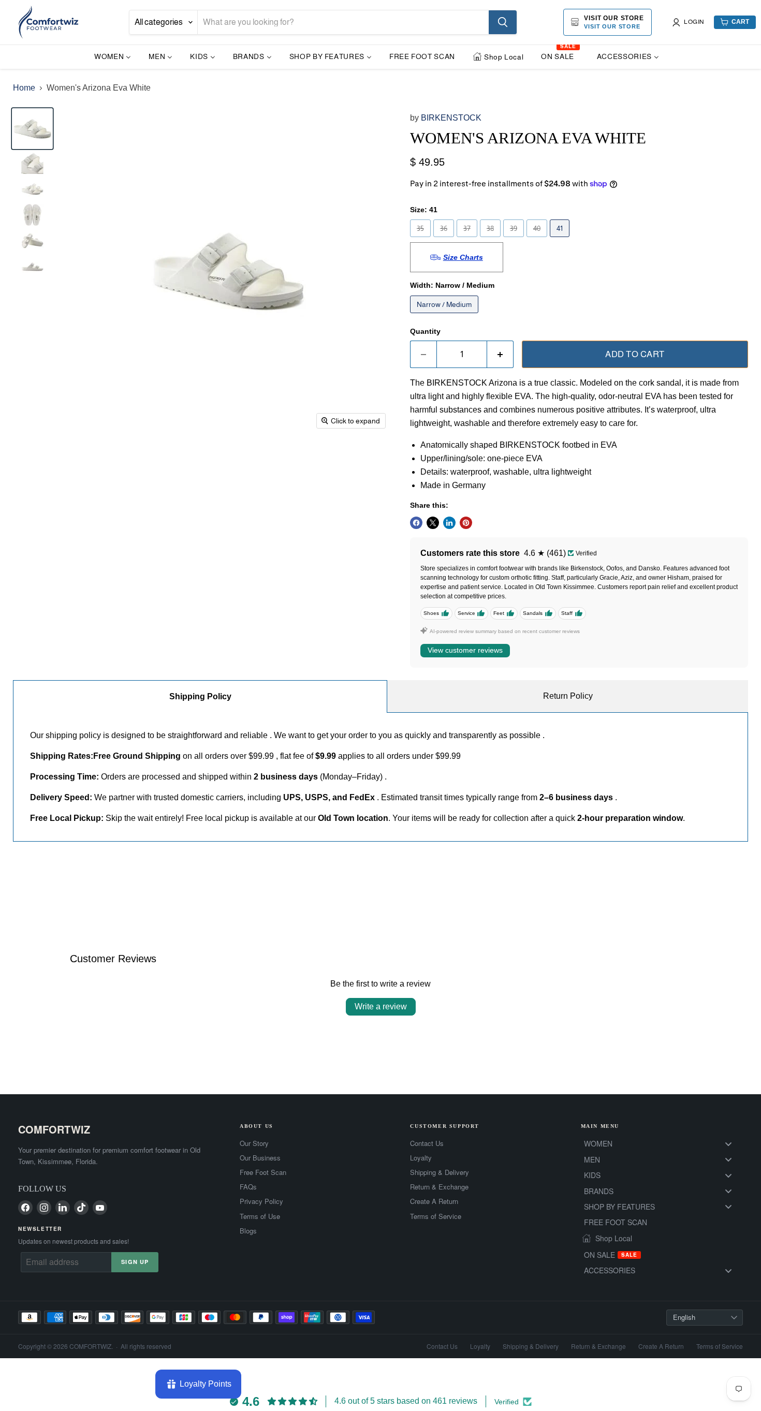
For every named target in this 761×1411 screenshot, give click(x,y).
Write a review (381, 1006)
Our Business (260, 1158)
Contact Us (427, 1143)
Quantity (425, 331)
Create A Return (434, 1201)
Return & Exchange (439, 1187)
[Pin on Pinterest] (466, 523)
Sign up (135, 1262)
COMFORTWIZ (54, 1129)
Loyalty (421, 1158)
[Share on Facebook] (416, 523)
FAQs (248, 1187)
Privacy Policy (261, 1201)
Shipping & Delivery (439, 1172)
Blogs (248, 1231)
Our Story (254, 1143)
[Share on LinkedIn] (449, 523)
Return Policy (568, 696)
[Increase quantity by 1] (500, 355)
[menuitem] (112, 56)
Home (24, 87)
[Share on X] (433, 523)
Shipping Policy (200, 696)
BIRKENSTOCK (451, 117)
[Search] (503, 22)
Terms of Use (260, 1216)
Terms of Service (435, 1216)
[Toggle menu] (728, 1143)
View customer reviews (465, 650)
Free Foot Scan (263, 1172)
